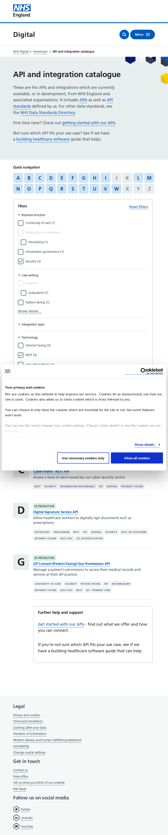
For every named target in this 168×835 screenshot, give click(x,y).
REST (38, 486)
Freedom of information (29, 734)
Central (112, 486)
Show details (144, 444)
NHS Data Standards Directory (47, 112)
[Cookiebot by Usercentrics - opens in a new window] (144, 371)
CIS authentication (89, 538)
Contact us (20, 770)
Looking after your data (29, 728)
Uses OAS (66, 538)
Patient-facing (90, 583)
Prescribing (62, 532)
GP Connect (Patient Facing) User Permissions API (71, 563)
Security (50, 486)
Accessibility (21, 746)
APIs (83, 99)
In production (44, 506)
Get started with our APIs (61, 624)
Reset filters (138, 207)
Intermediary (121, 583)
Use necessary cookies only (83, 458)
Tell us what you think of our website (39, 783)
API (101, 486)
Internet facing (132, 486)
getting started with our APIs (88, 122)
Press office (20, 777)
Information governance (77, 486)
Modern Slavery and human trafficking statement (47, 740)
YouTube (27, 826)
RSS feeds (19, 789)
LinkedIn (27, 818)
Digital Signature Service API (55, 512)
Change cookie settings (29, 753)
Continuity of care (48, 583)
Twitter (25, 809)
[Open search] (124, 34)
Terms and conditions (27, 721)
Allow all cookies (137, 458)
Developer (40, 51)
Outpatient (42, 532)
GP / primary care (98, 590)
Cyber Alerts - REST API (51, 471)
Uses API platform (133, 532)
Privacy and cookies (26, 715)
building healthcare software (43, 139)
